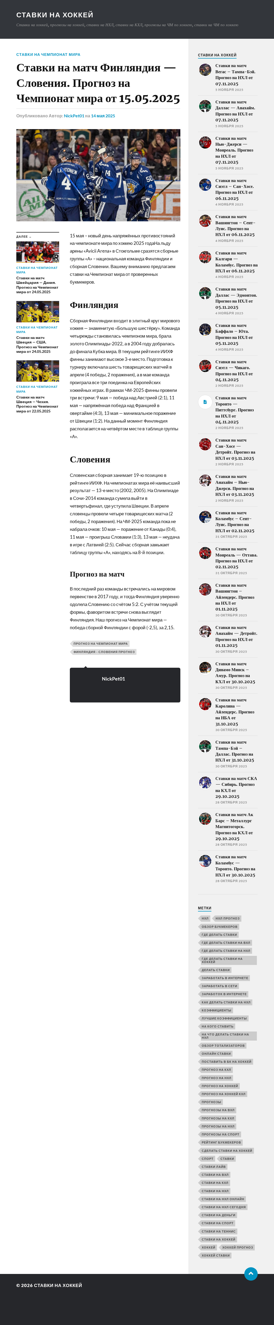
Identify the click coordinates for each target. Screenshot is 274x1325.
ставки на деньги (218, 1215)
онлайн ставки (216, 1053)
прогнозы (211, 1102)
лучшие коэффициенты (224, 1018)
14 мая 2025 (103, 115)
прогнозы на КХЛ (218, 1118)
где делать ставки (219, 934)
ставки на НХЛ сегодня (224, 1207)
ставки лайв (214, 1166)
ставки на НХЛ (215, 1191)
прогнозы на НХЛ (218, 1126)
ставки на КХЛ (215, 1182)
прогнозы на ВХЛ (218, 1110)
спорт (208, 1158)
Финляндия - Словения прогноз (104, 652)
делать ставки (216, 970)
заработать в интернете (225, 978)
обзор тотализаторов (223, 1045)
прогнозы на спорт (220, 1134)
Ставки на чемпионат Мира (48, 54)
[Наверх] (251, 1274)
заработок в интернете (224, 994)
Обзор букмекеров (220, 926)
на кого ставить (218, 1026)
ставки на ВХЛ (215, 1174)
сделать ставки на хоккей (227, 1150)
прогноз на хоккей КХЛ (224, 1094)
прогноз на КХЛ (216, 1069)
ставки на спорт (218, 1223)
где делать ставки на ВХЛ (226, 942)
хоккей (208, 1247)
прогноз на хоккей (220, 1086)
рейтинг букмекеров (221, 1142)
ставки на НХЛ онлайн (223, 1199)
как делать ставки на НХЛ (226, 1002)
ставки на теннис (219, 1231)
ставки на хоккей (218, 1239)
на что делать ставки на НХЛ (225, 1036)
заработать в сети (219, 986)
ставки (227, 1158)
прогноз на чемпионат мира (101, 643)
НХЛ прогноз (228, 918)
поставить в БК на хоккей (227, 1061)
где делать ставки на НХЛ (226, 950)
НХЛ (205, 918)
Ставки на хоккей (55, 15)
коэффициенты (216, 1010)
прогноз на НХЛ (216, 1078)
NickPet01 (74, 115)
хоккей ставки (216, 1255)
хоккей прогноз (237, 1247)
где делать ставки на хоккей (222, 960)
